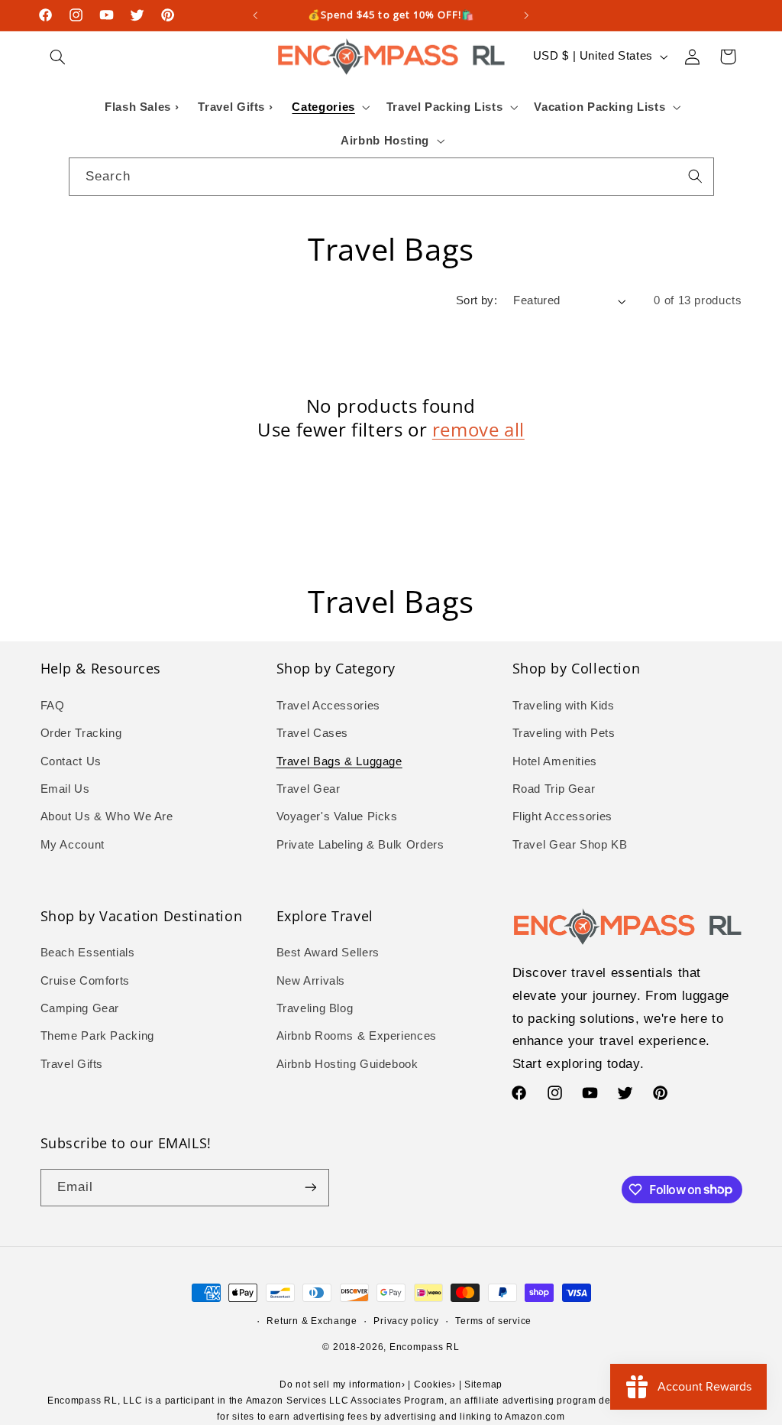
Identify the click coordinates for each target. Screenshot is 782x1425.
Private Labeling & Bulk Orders (360, 845)
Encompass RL (424, 1347)
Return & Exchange (312, 1321)
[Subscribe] (310, 1187)
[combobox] (391, 176)
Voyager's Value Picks (337, 816)
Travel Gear (308, 789)
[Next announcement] (527, 15)
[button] (58, 56)
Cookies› (435, 1384)
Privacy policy (405, 1321)
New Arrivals (311, 981)
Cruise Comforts (85, 981)
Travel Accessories (328, 706)
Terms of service (493, 1321)
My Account (72, 845)
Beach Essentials (87, 952)
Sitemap (483, 1384)
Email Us (65, 789)
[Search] (695, 175)
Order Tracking (81, 733)
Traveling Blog (315, 1008)
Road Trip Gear (554, 789)
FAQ (52, 706)
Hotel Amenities (554, 761)
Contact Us (71, 761)
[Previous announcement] (255, 15)
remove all (478, 429)
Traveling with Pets (564, 733)
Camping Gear (80, 1008)
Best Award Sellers (328, 952)
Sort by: (476, 300)
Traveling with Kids (563, 706)
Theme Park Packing (97, 1036)
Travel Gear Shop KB (570, 845)
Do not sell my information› (343, 1384)
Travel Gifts (72, 1064)
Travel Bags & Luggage (339, 761)
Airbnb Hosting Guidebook (347, 1064)
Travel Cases (312, 733)
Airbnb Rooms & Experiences (356, 1036)
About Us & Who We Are (106, 816)
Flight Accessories (562, 816)
